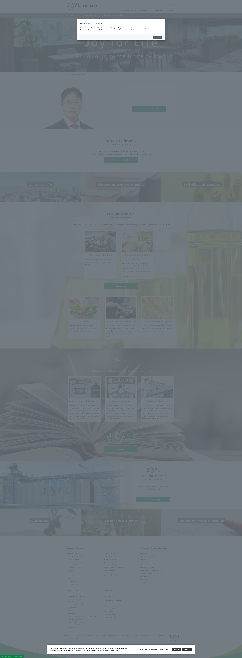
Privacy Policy (115, 650)
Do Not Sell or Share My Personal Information (12, 656)
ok (157, 37)
